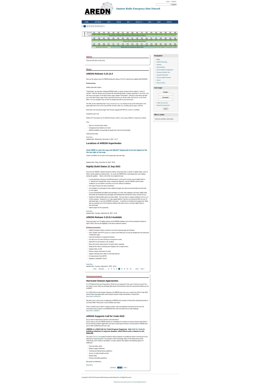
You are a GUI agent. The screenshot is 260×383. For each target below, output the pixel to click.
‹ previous (101, 269)
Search (159, 80)
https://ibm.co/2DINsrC (93, 310)
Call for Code (137, 329)
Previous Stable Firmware (164, 77)
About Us (137, 22)
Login (167, 1)
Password (165, 97)
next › (137, 269)
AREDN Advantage (162, 62)
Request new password (163, 105)
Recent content (161, 83)
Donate (169, 22)
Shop (159, 22)
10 (100, 26)
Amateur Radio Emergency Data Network (138, 8)
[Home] (98, 16)
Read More (89, 137)
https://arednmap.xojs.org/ (114, 103)
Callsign (165, 92)
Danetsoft (121, 381)
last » (142, 269)
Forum (118, 22)
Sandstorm (143, 197)
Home (86, 22)
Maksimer (144, 381)
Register (174, 1)
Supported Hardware (162, 75)
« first (94, 269)
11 (103, 26)
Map (127, 22)
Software (96, 22)
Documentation (161, 67)
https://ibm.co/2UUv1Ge (93, 296)
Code (148, 22)
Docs (107, 22)
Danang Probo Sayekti (131, 381)
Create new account (162, 103)
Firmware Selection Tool (163, 72)
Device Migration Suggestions (165, 70)
